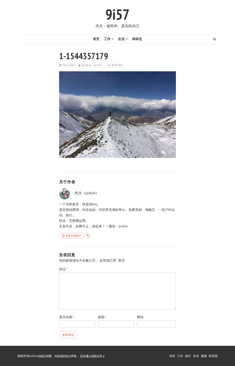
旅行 (188, 356)
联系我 (213, 356)
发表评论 (117, 65)
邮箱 (102, 317)
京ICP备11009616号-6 (92, 356)
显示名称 (66, 317)
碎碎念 (137, 39)
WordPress (63, 356)
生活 (121, 39)
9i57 (117, 14)
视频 (204, 356)
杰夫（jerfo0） (94, 65)
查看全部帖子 (73, 235)
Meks (43, 356)
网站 (140, 317)
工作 (107, 39)
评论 (63, 269)
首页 (96, 39)
